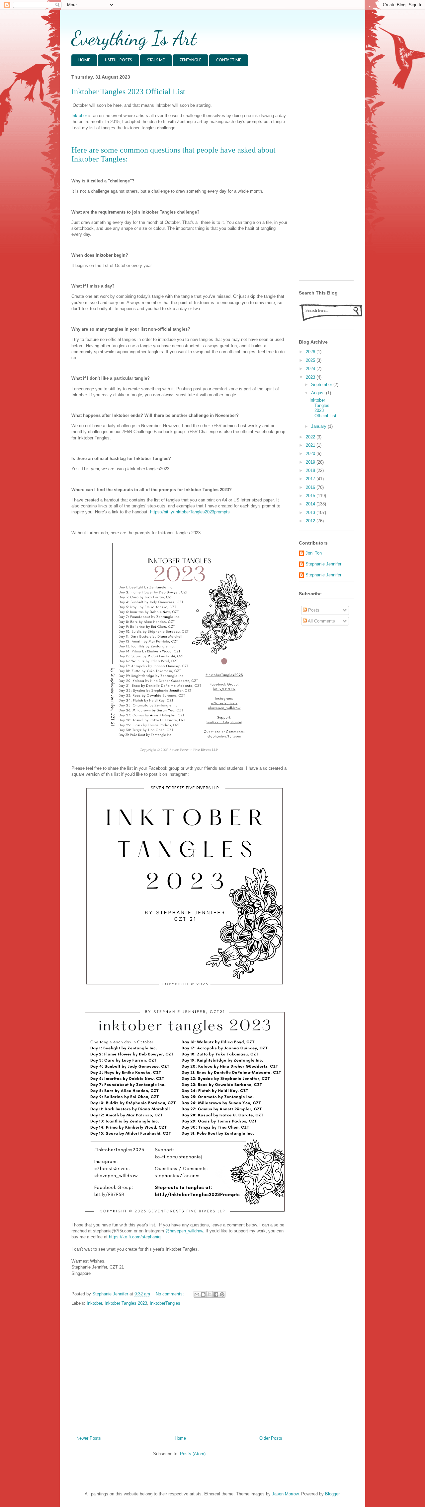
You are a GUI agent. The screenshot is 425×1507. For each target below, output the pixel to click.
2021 (311, 445)
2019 (311, 462)
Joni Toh (313, 553)
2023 (311, 377)
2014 (311, 503)
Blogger (332, 1493)
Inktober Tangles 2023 (126, 1303)
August (318, 392)
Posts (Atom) (193, 1453)
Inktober (79, 115)
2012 (311, 520)
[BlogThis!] (203, 1294)
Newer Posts (88, 1438)
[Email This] (197, 1294)
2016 (311, 487)
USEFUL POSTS (118, 60)
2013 (311, 512)
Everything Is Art (134, 38)
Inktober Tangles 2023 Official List (128, 91)
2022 (311, 436)
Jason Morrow (285, 1493)
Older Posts (270, 1438)
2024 (311, 368)
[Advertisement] (179, 1370)
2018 (311, 470)
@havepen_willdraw (184, 1230)
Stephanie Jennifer (323, 563)
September (322, 384)
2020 (311, 453)
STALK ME (156, 60)
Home (180, 1438)
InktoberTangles (165, 1303)
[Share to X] (209, 1294)
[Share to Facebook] (215, 1294)
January (319, 426)
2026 (311, 351)
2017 (311, 478)
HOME (84, 60)
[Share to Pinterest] (222, 1294)
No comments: (170, 1293)
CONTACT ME (228, 60)
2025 (311, 360)
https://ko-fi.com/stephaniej (135, 1236)
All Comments (321, 621)
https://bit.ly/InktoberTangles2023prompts (190, 511)
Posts (313, 610)
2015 (311, 495)
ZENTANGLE (190, 60)
